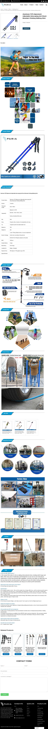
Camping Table (40, 713)
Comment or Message (6, 676)
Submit (4, 694)
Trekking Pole (28, 22)
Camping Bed (40, 719)
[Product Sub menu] (34, 5)
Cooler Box (39, 717)
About (25, 4)
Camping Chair (40, 711)
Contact (41, 4)
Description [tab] (3, 42)
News (37, 4)
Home (21, 4)
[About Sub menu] (28, 5)
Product (31, 4)
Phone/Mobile (4, 671)
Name (2, 665)
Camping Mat (40, 723)
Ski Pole (39, 710)
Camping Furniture (41, 721)
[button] (18, 15)
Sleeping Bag (40, 715)
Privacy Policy (11, 726)
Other (38, 724)
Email (25, 665)
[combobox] (2, 673)
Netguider (18, 726)
